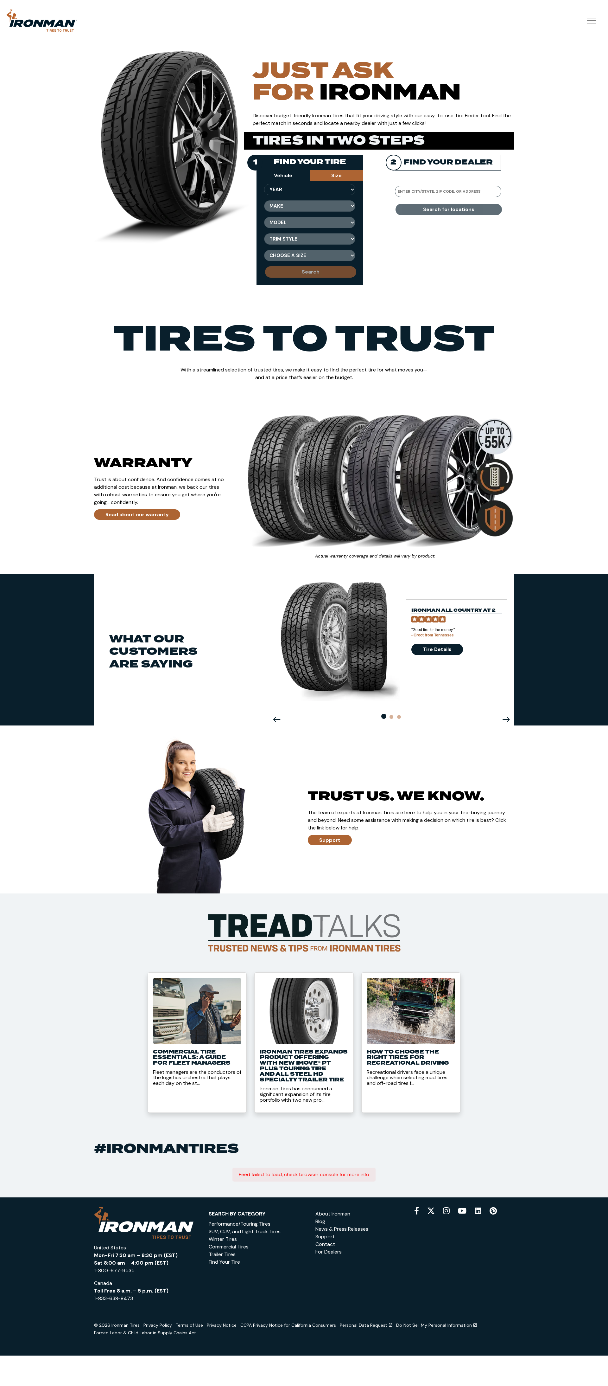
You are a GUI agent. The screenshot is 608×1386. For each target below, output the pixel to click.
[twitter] (431, 1211)
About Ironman (332, 1213)
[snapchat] (478, 1211)
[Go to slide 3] (399, 717)
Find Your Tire (224, 1262)
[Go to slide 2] (391, 717)
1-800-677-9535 (114, 1270)
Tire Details (437, 649)
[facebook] (416, 1211)
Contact (325, 1244)
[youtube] (462, 1211)
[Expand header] (591, 20)
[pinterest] (493, 1211)
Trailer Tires (222, 1254)
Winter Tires (223, 1239)
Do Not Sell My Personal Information (434, 1325)
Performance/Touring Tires (239, 1224)
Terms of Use (189, 1325)
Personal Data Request (363, 1325)
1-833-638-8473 (113, 1298)
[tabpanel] (309, 233)
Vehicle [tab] (283, 175)
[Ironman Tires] (41, 21)
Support (329, 840)
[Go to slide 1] (383, 716)
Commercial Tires (229, 1246)
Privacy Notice (222, 1325)
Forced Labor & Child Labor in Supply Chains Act (145, 1333)
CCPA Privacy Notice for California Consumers (288, 1325)
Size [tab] (336, 175)
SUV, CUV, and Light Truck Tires (245, 1231)
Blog (320, 1221)
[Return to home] (143, 1222)
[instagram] (446, 1211)
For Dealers (328, 1251)
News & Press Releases (341, 1229)
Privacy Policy (157, 1325)
